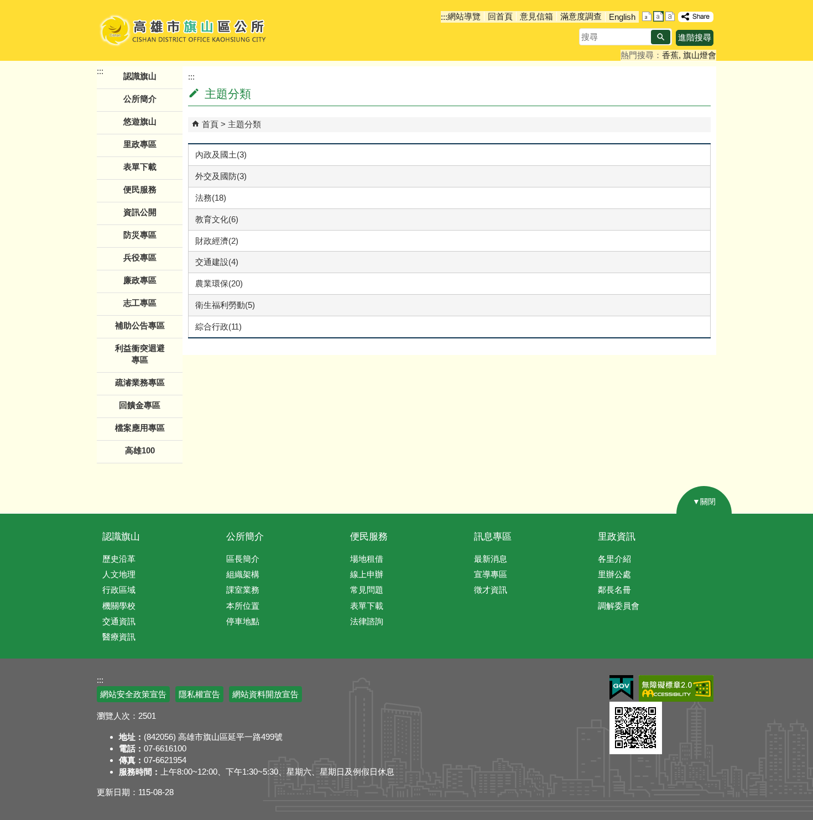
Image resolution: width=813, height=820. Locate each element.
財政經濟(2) (216, 241)
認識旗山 (121, 536)
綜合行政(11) (218, 326)
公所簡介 (245, 536)
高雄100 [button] (140, 450)
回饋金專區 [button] (139, 405)
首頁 (210, 124)
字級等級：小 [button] (647, 16)
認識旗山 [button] (140, 76)
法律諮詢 (366, 621)
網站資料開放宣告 (265, 694)
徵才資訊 (490, 589)
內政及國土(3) (221, 154)
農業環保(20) (219, 283)
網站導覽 (464, 16)
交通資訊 (119, 621)
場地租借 (366, 558)
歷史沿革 (119, 558)
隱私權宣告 (199, 694)
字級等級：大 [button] (670, 16)
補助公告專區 (140, 325)
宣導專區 (490, 574)
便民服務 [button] (140, 189)
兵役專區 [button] (140, 257)
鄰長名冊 (614, 589)
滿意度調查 (581, 16)
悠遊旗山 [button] (140, 121)
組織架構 (242, 574)
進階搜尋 (694, 37)
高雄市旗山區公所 (184, 30)
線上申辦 (366, 574)
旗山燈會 (699, 55)
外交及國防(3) (221, 176)
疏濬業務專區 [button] (140, 382)
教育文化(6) (216, 219)
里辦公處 (614, 574)
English (622, 17)
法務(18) (210, 197)
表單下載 (140, 166)
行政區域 (119, 589)
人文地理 (119, 574)
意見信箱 (536, 16)
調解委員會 (618, 605)
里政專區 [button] (140, 144)
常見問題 (366, 589)
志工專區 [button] (140, 302)
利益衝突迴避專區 (140, 353)
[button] (660, 37)
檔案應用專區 (140, 427)
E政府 (621, 687)
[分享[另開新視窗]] (695, 17)
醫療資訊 (119, 636)
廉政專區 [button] (140, 280)
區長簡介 (242, 558)
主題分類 (244, 124)
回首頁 (500, 16)
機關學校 (119, 605)
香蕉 (670, 55)
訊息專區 (493, 536)
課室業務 (242, 589)
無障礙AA (676, 688)
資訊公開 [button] (140, 212)
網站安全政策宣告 (133, 694)
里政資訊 (616, 536)
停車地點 (242, 621)
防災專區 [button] (140, 234)
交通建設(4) (216, 262)
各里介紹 (614, 558)
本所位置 (242, 605)
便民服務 (369, 536)
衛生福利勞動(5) (225, 305)
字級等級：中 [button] (658, 16)
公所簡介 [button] (140, 98)
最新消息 (490, 558)
